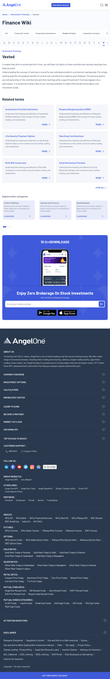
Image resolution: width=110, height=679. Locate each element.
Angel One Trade (28, 488)
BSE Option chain (13, 543)
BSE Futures (91, 530)
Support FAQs (30, 451)
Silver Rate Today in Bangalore (51, 565)
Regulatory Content (35, 640)
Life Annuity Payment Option (20, 136)
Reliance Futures (74, 530)
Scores (84, 640)
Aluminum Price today (37, 577)
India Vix (26, 521)
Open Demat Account (61, 5)
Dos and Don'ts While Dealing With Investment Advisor (29, 645)
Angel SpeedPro (46, 488)
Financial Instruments (46, 33)
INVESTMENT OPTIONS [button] (15, 382)
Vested (41, 500)
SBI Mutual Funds (38, 590)
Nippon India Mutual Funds (40, 594)
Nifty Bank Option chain (37, 539)
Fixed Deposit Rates (13, 491)
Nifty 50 (9, 518)
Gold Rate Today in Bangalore (50, 556)
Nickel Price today (79, 577)
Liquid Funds (26, 603)
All (6, 33)
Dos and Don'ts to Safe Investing (62, 640)
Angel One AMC (11, 479)
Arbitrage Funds (61, 603)
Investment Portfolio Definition (21, 109)
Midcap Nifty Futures (52, 530)
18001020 (13, 451)
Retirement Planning (11, 51)
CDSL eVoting (26, 654)
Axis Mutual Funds (57, 590)
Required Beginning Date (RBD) (75, 109)
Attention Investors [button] (16, 620)
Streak (31, 500)
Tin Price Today (34, 581)
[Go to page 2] (8, 226)
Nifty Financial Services (41, 518)
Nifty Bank (21, 518)
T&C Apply (70, 645)
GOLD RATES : (10, 549)
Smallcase (20, 500)
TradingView (52, 500)
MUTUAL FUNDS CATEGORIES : (19, 600)
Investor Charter (69, 649)
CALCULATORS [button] (11, 390)
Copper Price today (14, 577)
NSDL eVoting (42, 654)
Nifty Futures (11, 530)
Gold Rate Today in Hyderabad (19, 556)
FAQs (59, 645)
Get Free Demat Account (55, 675)
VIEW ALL (100, 187)
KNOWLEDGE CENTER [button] (14, 397)
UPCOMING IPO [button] (11, 429)
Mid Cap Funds (92, 603)
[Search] (101, 5)
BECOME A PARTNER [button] (13, 414)
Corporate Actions (91, 33)
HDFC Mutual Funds (79, 590)
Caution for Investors (13, 659)
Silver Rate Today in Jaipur (17, 568)
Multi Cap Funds (12, 606)
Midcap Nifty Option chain (64, 539)
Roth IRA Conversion (15, 162)
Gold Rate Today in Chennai (72, 552)
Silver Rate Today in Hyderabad (19, 565)
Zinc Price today (59, 577)
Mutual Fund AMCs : (14, 587)
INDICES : (8, 514)
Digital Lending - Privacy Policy (18, 649)
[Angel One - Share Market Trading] (11, 5)
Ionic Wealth (26, 479)
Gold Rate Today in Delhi (45, 552)
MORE (45, 124)
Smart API (83, 488)
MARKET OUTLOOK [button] (13, 422)
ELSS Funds (11, 603)
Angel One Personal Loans (47, 649)
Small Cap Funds (43, 603)
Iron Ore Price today (14, 581)
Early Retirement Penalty (72, 162)
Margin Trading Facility (65, 488)
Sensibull (9, 500)
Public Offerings (11, 203)
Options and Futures (49, 203)
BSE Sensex (96, 518)
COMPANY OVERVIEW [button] (14, 374)
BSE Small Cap (12, 521)
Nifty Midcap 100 (80, 518)
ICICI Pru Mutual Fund (15, 594)
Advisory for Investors (90, 649)
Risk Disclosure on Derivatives (79, 654)
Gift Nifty (38, 521)
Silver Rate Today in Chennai (82, 565)
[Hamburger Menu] (106, 5)
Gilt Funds (77, 603)
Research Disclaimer (13, 640)
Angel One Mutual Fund (15, 590)
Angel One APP (11, 488)
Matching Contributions (71, 136)
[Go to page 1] (4, 226)
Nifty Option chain (13, 539)
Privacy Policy (84, 645)
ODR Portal (57, 654)
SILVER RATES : (11, 562)
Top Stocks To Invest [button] (15, 438)
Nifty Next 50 (61, 518)
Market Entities (69, 33)
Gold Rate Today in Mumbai (17, 552)
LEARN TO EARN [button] (11, 406)
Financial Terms (21, 33)
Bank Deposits (83, 203)
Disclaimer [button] (10, 632)
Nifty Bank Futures (30, 530)
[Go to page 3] (10, 226)
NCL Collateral (10, 654)
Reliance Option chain (90, 539)
